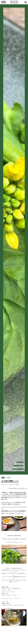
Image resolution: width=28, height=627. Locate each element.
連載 (3, 477)
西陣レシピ (11, 504)
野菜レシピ (17, 504)
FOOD (8, 477)
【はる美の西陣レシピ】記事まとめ (18, 488)
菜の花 (5, 504)
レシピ (13, 502)
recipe (9, 502)
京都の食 (19, 502)
